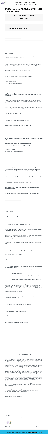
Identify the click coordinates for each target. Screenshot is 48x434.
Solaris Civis (30, 4)
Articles (16, 2)
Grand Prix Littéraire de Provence (21, 4)
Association (33, 2)
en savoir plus (40, 432)
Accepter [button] (31, 432)
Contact (35, 4)
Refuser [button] (35, 432)
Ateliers (20, 2)
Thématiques (26, 2)
